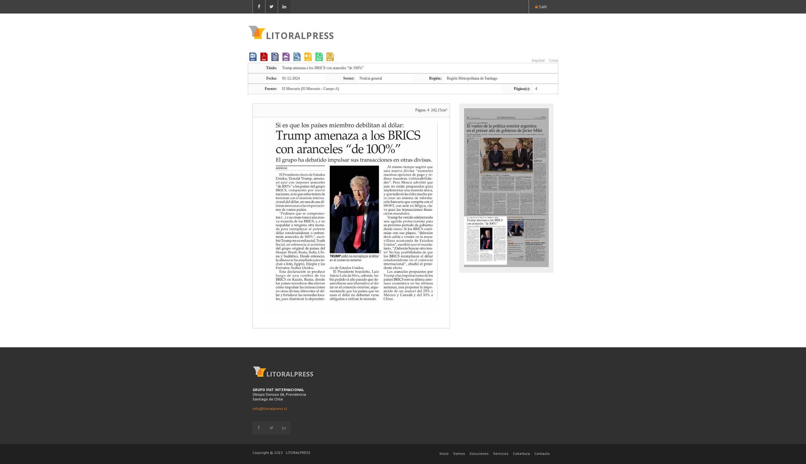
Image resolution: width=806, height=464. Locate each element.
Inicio (444, 453)
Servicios (500, 453)
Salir (542, 6)
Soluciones (479, 453)
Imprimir (538, 60)
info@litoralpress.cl (270, 408)
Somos (459, 453)
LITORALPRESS (300, 35)
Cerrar (553, 60)
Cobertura (521, 453)
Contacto (542, 453)
